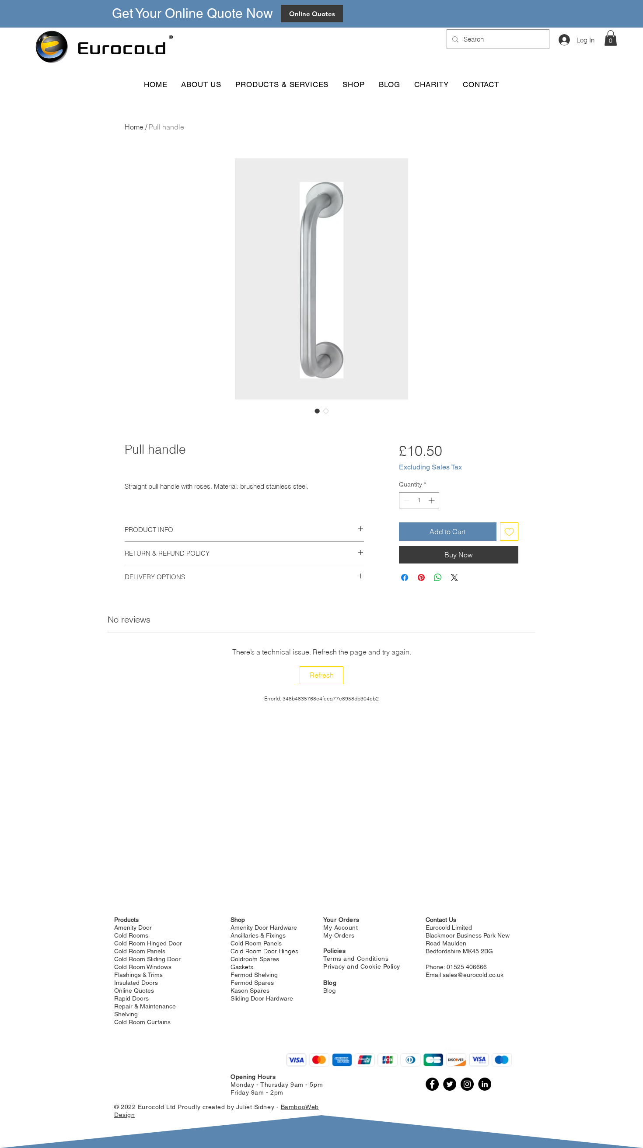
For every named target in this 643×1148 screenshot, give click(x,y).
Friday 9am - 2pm (257, 1092)
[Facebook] (432, 1084)
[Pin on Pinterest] (421, 577)
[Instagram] (467, 1084)
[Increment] (432, 500)
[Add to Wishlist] (509, 531)
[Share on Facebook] (404, 577)
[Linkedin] (484, 1084)
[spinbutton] (419, 500)
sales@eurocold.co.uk (473, 974)
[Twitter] (449, 1084)
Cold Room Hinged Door (148, 943)
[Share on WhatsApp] (438, 577)
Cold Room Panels (256, 943)
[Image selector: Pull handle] (317, 410)
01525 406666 (467, 966)
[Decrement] (405, 500)
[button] (610, 38)
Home (134, 126)
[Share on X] (454, 577)
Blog (329, 990)
